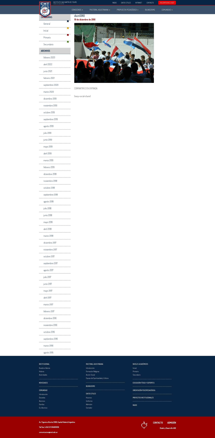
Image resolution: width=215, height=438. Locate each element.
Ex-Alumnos (43, 408)
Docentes (42, 398)
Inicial (46, 30)
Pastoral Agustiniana (99, 9)
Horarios (89, 398)
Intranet (138, 3)
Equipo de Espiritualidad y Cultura (97, 378)
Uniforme (89, 401)
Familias (41, 404)
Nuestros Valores (44, 368)
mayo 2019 (48, 146)
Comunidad (166, 9)
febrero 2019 (49, 167)
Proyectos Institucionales (143, 398)
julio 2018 (47, 208)
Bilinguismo (90, 386)
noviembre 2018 (50, 180)
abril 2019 (48, 153)
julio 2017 (47, 277)
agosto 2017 (48, 270)
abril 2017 (47, 297)
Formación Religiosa (92, 371)
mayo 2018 (48, 222)
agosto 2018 (49, 201)
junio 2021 (48, 71)
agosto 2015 (48, 352)
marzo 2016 (48, 345)
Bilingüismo (150, 9)
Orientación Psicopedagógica (144, 390)
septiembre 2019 (51, 119)
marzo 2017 (48, 304)
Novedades (43, 383)
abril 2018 (48, 229)
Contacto (150, 3)
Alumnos (42, 401)
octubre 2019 (49, 112)
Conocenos (77, 9)
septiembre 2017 (50, 263)
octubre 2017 (49, 256)
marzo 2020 (49, 91)
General (47, 23)
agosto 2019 (49, 126)
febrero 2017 (49, 311)
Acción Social (90, 375)
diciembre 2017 (50, 242)
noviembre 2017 (50, 249)
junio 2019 (48, 139)
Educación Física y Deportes (144, 383)
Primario (47, 37)
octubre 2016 (49, 332)
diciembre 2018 (50, 174)
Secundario (48, 44)
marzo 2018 (48, 235)
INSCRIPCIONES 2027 (167, 3)
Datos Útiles (126, 3)
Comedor (89, 408)
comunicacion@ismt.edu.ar (48, 432)
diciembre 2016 (50, 318)
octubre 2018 (49, 187)
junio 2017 (48, 283)
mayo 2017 (48, 290)
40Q (174, 428)
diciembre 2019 (50, 98)
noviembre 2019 (50, 105)
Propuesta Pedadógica (127, 9)
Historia (41, 371)
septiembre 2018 (51, 194)
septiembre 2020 (51, 85)
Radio (114, 3)
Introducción (43, 394)
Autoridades (43, 375)
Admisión (89, 404)
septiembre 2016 (51, 338)
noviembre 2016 (50, 325)
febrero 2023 (49, 57)
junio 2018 (48, 215)
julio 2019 (47, 133)
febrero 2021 (49, 78)
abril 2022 (48, 64)
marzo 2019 (48, 160)
